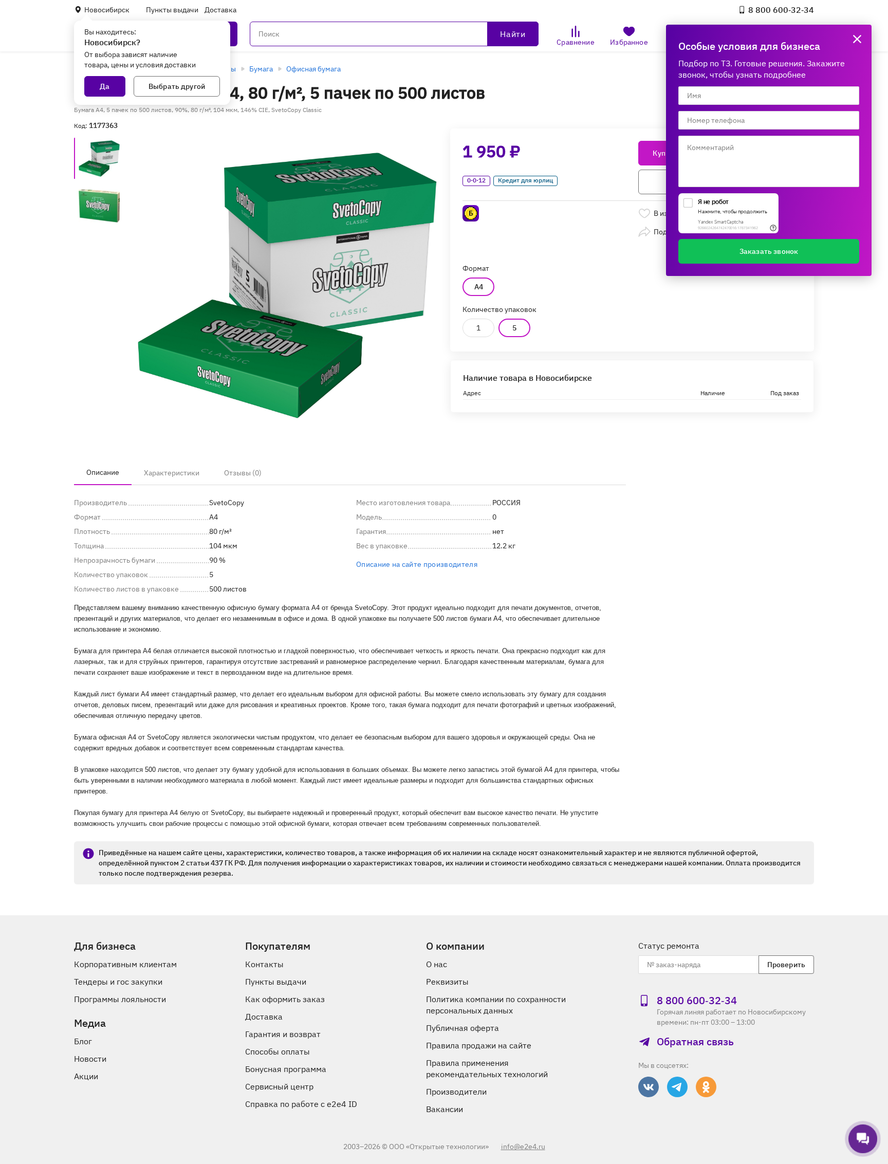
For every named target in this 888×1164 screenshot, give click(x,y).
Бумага (261, 68)
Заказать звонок (768, 251)
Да (104, 86)
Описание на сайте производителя (416, 564)
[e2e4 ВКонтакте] (648, 1087)
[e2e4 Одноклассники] (706, 1087)
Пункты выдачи (172, 9)
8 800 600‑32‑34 (781, 10)
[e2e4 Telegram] (677, 1087)
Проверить (786, 964)
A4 (478, 286)
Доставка (220, 9)
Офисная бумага (313, 68)
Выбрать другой (177, 86)
